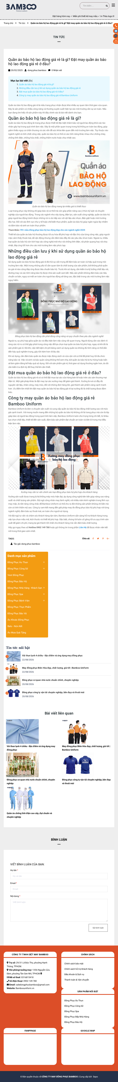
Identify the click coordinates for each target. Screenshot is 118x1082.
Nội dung (15, 896)
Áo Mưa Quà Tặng (17, 632)
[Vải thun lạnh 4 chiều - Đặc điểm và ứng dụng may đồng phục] (14, 656)
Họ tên (14, 870)
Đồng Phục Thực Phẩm (19, 607)
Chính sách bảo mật (73, 963)
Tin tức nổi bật (18, 648)
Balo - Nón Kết (15, 626)
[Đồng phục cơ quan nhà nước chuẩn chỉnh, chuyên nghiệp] (14, 680)
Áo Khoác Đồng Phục (18, 619)
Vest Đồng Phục (16, 575)
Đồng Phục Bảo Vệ (17, 613)
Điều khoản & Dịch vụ (74, 974)
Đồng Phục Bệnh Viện (19, 600)
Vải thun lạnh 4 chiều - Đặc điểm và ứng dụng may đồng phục (52, 655)
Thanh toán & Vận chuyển (76, 979)
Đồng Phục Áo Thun (18, 562)
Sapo (95, 1076)
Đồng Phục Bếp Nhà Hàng (76, 1016)
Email (13, 883)
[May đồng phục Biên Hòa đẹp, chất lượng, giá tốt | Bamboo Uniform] (14, 668)
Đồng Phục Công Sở (18, 568)
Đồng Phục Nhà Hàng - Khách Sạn (25, 588)
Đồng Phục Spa (15, 594)
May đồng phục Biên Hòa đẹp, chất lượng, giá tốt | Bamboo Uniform (55, 668)
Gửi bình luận (98, 928)
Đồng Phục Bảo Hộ (17, 581)
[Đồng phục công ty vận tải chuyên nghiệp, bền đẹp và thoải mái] (14, 693)
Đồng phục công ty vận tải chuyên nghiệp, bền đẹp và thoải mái (53, 692)
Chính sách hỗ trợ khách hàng (78, 969)
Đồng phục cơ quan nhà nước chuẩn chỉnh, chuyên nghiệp (50, 680)
